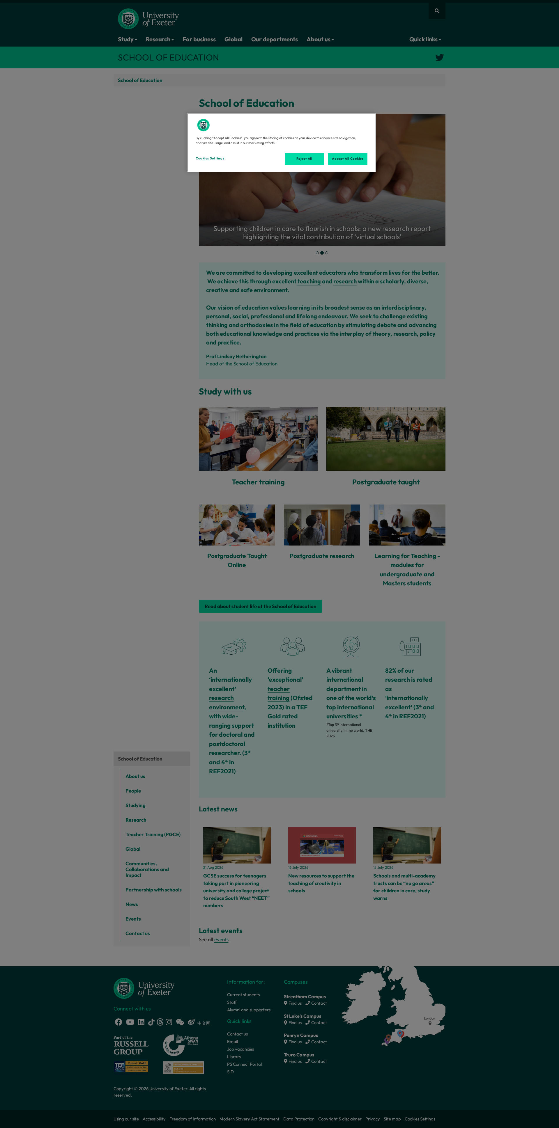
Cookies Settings (210, 158)
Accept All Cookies (347, 159)
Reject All (304, 159)
